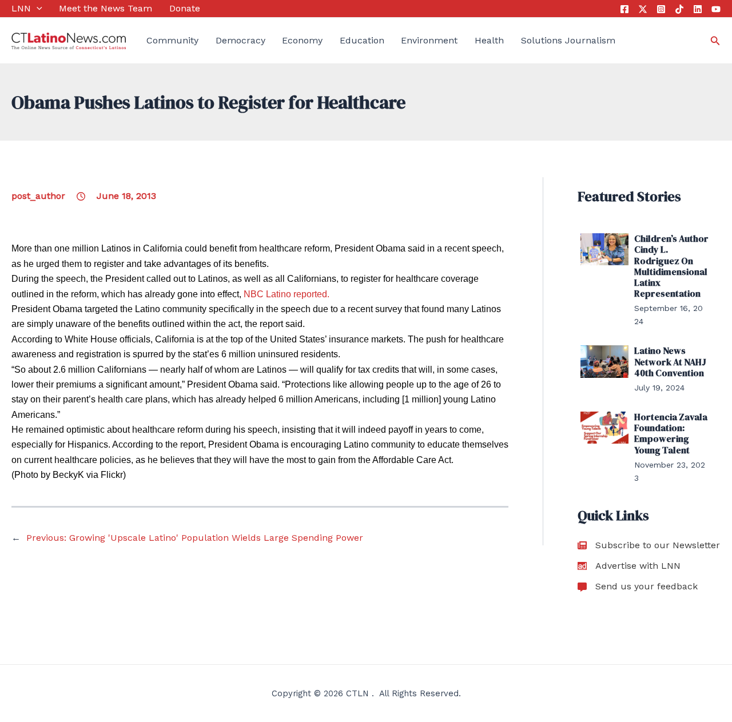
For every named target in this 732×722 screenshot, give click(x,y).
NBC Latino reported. (286, 294)
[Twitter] (642, 9)
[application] (36, 8)
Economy (302, 40)
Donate (184, 8)
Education (362, 40)
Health (489, 40)
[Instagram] (661, 9)
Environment (429, 40)
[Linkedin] (697, 9)
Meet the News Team (105, 8)
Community (172, 40)
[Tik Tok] (679, 9)
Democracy (240, 40)
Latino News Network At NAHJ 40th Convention (670, 361)
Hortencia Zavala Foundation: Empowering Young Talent (670, 433)
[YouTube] (716, 9)
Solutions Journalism (568, 40)
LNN (21, 8)
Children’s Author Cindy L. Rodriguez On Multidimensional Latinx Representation (671, 266)
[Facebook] (624, 9)
